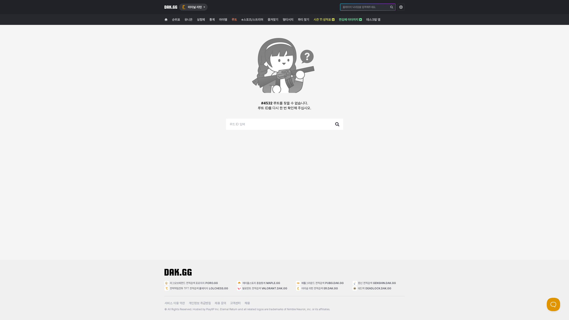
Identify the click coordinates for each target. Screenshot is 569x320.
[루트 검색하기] (337, 124)
